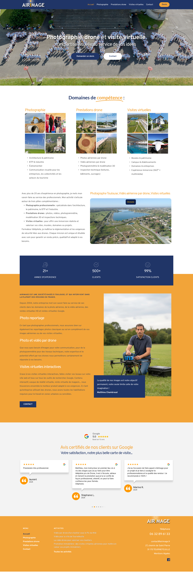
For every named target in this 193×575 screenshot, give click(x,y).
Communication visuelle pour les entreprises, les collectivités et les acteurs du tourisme (45, 174)
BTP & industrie (36, 162)
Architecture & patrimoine (41, 158)
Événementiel (35, 166)
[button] (92, 509)
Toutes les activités (62, 554)
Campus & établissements (143, 162)
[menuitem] (91, 4)
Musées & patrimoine (141, 158)
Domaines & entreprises (142, 166)
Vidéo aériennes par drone (92, 162)
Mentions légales (162, 556)
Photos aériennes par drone (93, 158)
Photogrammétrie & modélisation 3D (97, 166)
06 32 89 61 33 (160, 537)
